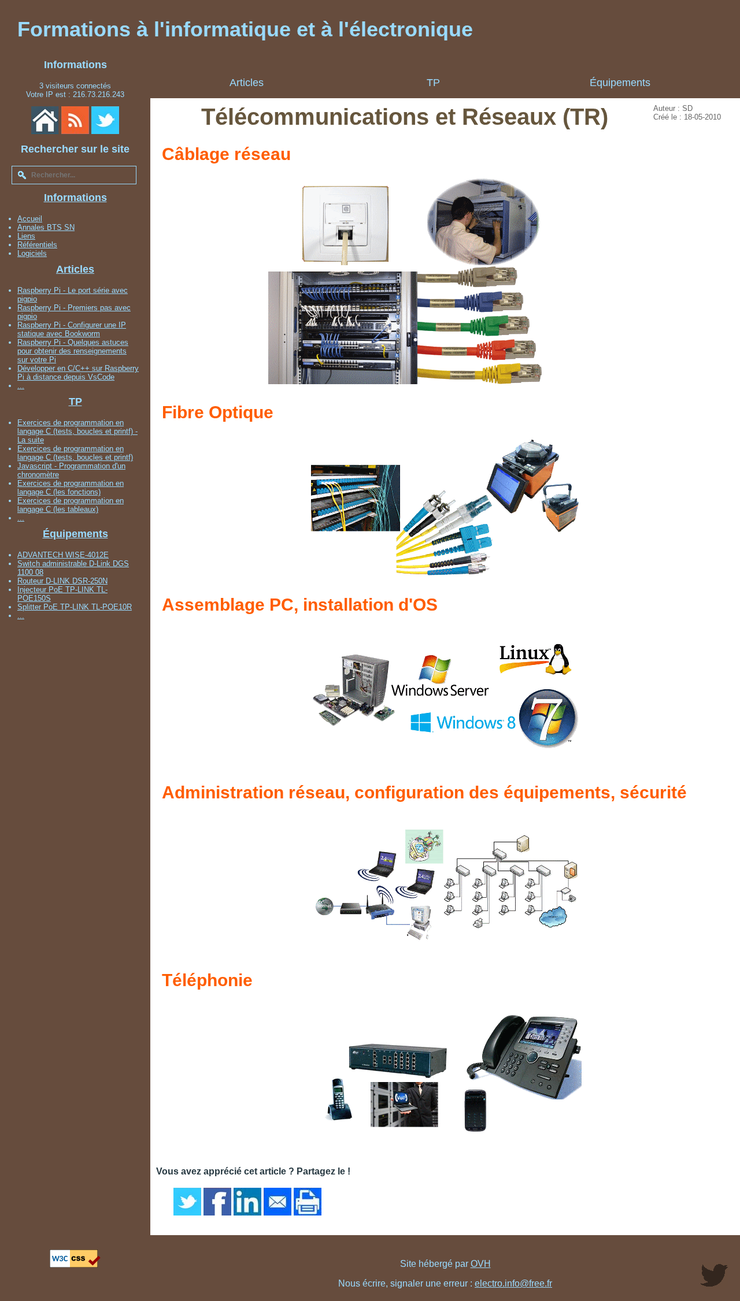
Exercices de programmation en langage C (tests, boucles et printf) (75, 453)
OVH (481, 1264)
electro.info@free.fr (513, 1283)
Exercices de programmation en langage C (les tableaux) (70, 505)
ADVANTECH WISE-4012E (63, 555)
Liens (26, 236)
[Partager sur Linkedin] (247, 1201)
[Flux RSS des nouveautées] (75, 120)
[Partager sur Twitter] (187, 1201)
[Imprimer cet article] (307, 1201)
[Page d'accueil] (45, 120)
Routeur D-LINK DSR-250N (62, 581)
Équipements (75, 534)
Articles (75, 269)
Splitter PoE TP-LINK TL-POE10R (74, 607)
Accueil (29, 218)
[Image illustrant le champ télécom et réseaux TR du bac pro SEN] (404, 383)
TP (75, 401)
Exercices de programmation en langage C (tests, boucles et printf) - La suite (77, 431)
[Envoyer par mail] (277, 1201)
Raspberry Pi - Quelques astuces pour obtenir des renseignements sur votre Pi (72, 351)
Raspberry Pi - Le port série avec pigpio (72, 294)
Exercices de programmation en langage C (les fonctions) (70, 487)
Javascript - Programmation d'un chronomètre (71, 470)
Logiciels (32, 253)
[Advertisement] (75, 799)
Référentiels (37, 244)
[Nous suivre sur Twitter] (105, 120)
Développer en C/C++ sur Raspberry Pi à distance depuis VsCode (78, 372)
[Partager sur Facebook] (217, 1201)
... (20, 385)
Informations (75, 197)
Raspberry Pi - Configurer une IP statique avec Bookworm (71, 329)
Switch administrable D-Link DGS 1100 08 (73, 568)
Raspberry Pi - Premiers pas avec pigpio (74, 312)
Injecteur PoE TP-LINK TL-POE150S (62, 594)
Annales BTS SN (46, 227)
